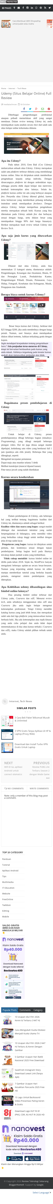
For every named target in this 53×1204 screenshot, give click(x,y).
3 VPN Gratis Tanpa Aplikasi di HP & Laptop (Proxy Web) (33, 732)
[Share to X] (30, 109)
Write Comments (39, 788)
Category (38, 1009)
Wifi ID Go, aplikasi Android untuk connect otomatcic (13, 771)
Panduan (6, 859)
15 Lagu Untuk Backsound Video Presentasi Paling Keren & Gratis (29, 1101)
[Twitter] (49, 7)
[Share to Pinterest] (49, 109)
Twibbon (6, 905)
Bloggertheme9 (16, 1184)
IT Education (8, 887)
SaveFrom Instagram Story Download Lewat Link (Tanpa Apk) (29, 1073)
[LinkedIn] (32, 7)
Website (6, 893)
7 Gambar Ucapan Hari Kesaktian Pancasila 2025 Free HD (29, 1087)
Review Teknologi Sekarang (35, 1181)
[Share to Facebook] (24, 109)
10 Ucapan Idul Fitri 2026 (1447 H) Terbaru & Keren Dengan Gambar (30, 1047)
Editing (5, 910)
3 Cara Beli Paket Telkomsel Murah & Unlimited (32, 719)
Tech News (26, 701)
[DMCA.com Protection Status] (9, 2)
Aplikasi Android (10, 870)
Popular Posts (10, 1009)
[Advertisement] (26, 54)
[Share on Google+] (36, 109)
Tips (4, 876)
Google (40, 1184)
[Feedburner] (45, 7)
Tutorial (6, 864)
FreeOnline (7, 899)
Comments (25, 1009)
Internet (14, 701)
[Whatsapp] (36, 7)
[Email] (18, 7)
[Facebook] (23, 7)
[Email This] (42, 109)
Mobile (5, 916)
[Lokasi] (14, 7)
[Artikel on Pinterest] (41, 7)
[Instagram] (27, 7)
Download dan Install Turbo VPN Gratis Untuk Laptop (31, 746)
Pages (7, 7)
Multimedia (8, 882)
